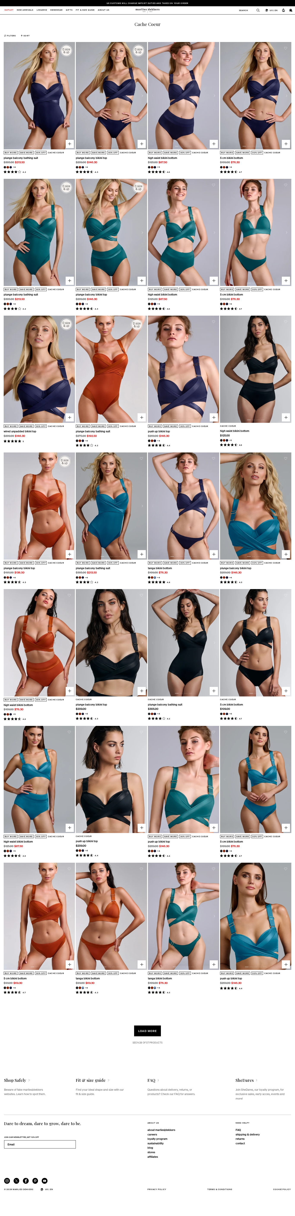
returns (240, 1138)
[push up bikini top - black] (149, 440)
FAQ (238, 1130)
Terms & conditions (219, 1189)
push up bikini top (159, 431)
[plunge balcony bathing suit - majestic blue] (11, 167)
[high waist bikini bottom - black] (149, 167)
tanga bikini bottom (160, 568)
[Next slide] (70, 95)
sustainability (156, 1143)
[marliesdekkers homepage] (147, 10)
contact (240, 1143)
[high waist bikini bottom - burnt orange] (152, 167)
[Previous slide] (8, 95)
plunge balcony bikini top (91, 158)
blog (150, 1147)
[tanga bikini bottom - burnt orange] (152, 577)
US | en (274, 10)
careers (152, 1134)
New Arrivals (25, 10)
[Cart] (291, 10)
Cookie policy (282, 1189)
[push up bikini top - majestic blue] (155, 440)
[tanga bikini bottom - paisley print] (155, 577)
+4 (14, 167)
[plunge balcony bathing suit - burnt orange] (7, 167)
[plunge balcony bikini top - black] (77, 167)
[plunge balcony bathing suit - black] (5, 167)
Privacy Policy (157, 1189)
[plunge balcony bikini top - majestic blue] (83, 167)
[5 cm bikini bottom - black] (221, 167)
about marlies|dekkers (161, 1130)
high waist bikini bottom (162, 158)
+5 (158, 167)
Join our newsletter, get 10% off (21, 1137)
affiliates (153, 1156)
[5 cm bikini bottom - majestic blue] (227, 167)
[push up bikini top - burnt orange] (152, 440)
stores (151, 1152)
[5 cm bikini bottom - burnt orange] (224, 167)
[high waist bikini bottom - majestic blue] (155, 167)
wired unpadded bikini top (20, 431)
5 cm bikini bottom (231, 158)
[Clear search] (256, 10)
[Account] (283, 10)
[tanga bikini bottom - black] (149, 577)
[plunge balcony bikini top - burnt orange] (80, 167)
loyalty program (157, 1138)
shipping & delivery (248, 1134)
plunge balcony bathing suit (21, 158)
